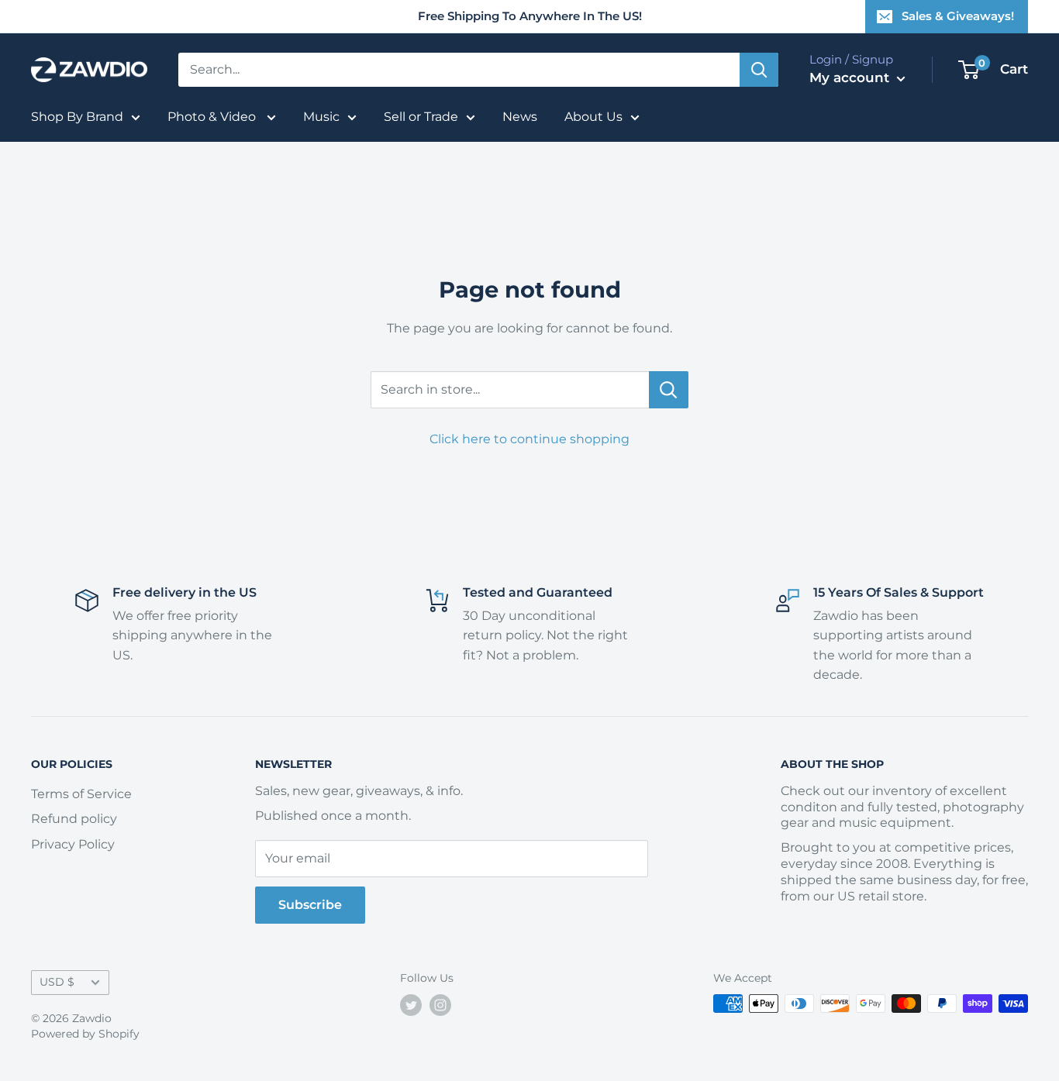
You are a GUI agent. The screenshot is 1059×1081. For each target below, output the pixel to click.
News (519, 116)
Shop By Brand (77, 116)
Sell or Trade (421, 116)
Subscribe (310, 904)
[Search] (759, 70)
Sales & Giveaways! (958, 16)
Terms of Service (81, 794)
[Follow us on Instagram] (440, 1005)
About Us (593, 116)
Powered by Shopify (85, 1034)
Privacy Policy (73, 844)
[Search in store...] (668, 389)
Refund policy (74, 818)
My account (851, 77)
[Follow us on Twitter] (411, 1005)
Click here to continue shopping (529, 439)
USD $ (57, 982)
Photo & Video (213, 116)
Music (321, 116)
